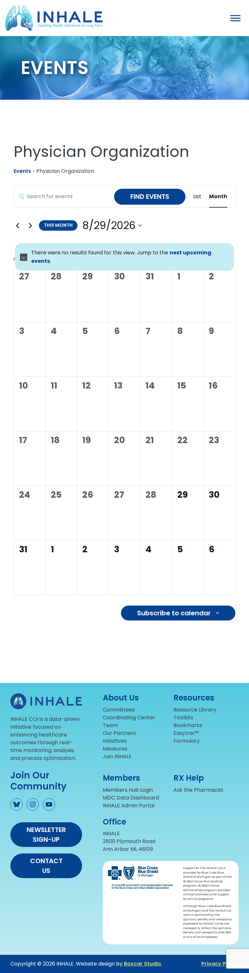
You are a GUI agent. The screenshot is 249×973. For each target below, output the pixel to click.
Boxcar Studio (142, 963)
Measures (115, 748)
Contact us (46, 865)
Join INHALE (117, 756)
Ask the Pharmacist (198, 790)
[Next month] (30, 225)
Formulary (186, 741)
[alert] (124, 257)
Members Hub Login (128, 790)
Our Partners (119, 733)
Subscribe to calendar (174, 613)
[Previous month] (17, 225)
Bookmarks (187, 725)
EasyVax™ (186, 733)
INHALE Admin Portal (128, 805)
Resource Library (194, 709)
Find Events (149, 196)
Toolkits (183, 717)
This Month (58, 225)
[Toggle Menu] (235, 18)
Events (22, 171)
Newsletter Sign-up (46, 834)
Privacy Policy (220, 963)
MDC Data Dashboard (131, 797)
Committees (119, 709)
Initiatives (115, 741)
